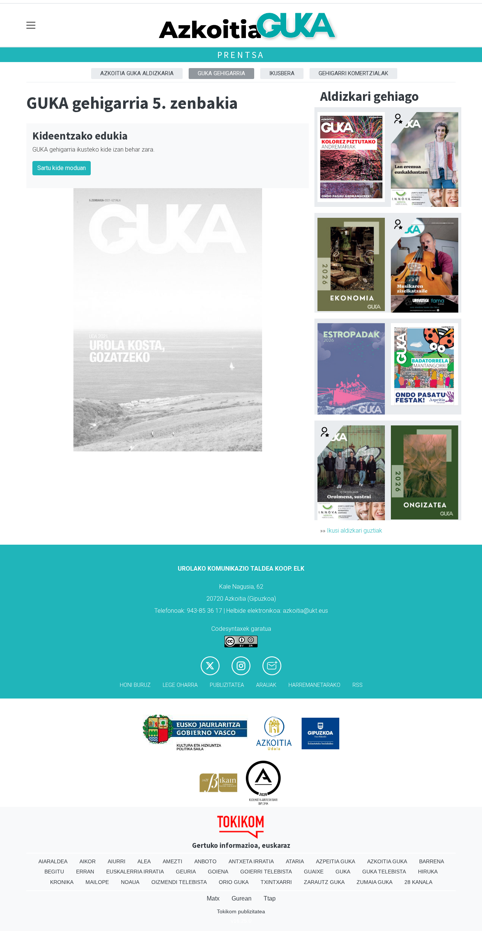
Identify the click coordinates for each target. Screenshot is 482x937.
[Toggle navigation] (31, 25)
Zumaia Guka (374, 882)
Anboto (205, 861)
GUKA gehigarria (221, 73)
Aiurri (116, 861)
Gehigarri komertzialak (353, 73)
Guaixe (313, 872)
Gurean (242, 898)
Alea (144, 861)
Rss (357, 685)
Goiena (218, 872)
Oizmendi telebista (179, 882)
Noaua (130, 882)
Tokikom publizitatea (241, 911)
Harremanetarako (314, 685)
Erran (85, 872)
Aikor (87, 861)
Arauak (266, 685)
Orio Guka (234, 882)
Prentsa (241, 55)
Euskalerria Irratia (135, 872)
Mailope (97, 882)
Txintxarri (276, 882)
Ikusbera (281, 73)
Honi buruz (135, 685)
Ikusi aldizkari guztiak (354, 530)
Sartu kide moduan (61, 168)
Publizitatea (227, 685)
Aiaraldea (52, 861)
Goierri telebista (266, 872)
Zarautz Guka (324, 882)
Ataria (295, 861)
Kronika (61, 882)
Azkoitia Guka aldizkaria (137, 73)
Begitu (54, 872)
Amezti (172, 861)
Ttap (270, 898)
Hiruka (428, 872)
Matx (213, 898)
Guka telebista (384, 872)
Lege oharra (180, 685)
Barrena (431, 861)
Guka (343, 872)
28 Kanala (418, 882)
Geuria (186, 872)
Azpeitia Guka (335, 861)
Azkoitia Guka (387, 861)
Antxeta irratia (251, 861)
